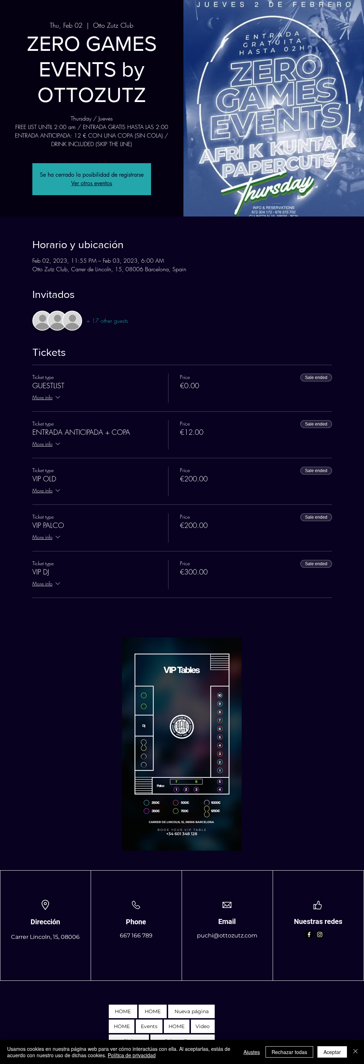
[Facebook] (309, 934)
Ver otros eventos (91, 183)
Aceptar (332, 1051)
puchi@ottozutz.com (227, 935)
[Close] (355, 1052)
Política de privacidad (132, 1055)
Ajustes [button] (251, 1051)
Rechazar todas (289, 1051)
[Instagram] (319, 934)
